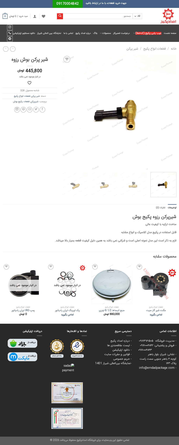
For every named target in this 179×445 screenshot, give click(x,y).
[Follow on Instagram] (10, 27)
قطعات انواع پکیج (154, 48)
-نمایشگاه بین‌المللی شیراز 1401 (113, 363)
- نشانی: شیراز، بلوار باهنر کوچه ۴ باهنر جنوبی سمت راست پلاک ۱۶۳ (158, 359)
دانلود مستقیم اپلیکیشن (24, 33)
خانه (173, 48)
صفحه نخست (170, 33)
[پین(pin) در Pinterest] (23, 110)
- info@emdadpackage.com (157, 368)
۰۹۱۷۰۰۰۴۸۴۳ (157, 350)
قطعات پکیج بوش (21, 101)
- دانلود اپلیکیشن (122, 350)
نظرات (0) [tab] (160, 207)
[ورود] (35, 16)
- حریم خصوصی (122, 359)
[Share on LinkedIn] (17, 110)
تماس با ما (68, 33)
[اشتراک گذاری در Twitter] (36, 110)
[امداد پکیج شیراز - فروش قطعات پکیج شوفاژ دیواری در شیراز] (161, 16)
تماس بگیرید (156, 315)
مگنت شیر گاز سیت (156, 310)
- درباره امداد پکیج (121, 341)
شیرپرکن (34, 101)
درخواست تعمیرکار (121, 33)
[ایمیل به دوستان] (30, 110)
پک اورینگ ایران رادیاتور (67, 310)
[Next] (66, 112)
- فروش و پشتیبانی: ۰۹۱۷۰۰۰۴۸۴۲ (158, 345)
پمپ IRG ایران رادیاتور (23, 310)
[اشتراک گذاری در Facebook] (42, 110)
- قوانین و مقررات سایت (118, 354)
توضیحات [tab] (172, 207)
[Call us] (10, 33)
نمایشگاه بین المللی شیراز (49, 33)
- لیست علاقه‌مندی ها (119, 345)
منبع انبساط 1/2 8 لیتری (111, 310)
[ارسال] (60, 16)
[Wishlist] (43, 16)
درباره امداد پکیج (83, 33)
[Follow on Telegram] (10, 39)
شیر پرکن (132, 48)
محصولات (106, 33)
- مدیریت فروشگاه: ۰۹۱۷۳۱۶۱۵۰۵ (157, 341)
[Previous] (170, 112)
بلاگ (95, 33)
